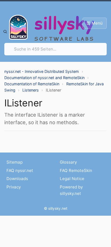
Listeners (30, 90)
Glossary (68, 162)
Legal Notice (72, 178)
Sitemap (14, 162)
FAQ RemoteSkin (76, 170)
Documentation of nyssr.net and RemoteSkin (44, 77)
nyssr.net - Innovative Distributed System (41, 71)
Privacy (13, 187)
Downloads (17, 178)
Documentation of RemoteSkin (31, 84)
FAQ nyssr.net (19, 170)
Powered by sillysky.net (71, 190)
